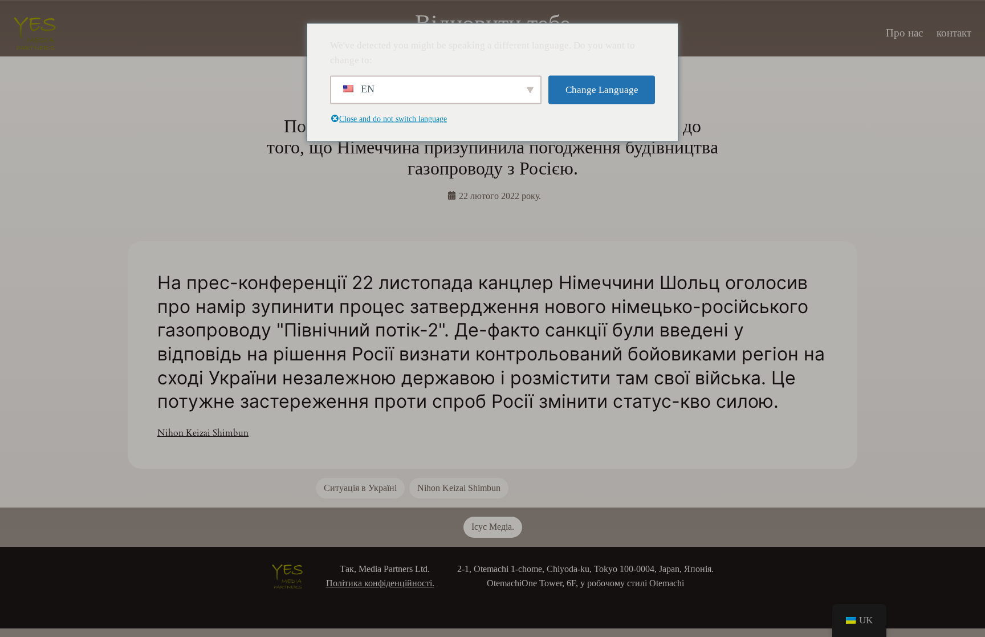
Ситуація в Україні (360, 488)
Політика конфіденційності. (380, 583)
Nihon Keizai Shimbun (203, 433)
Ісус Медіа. (492, 526)
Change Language (601, 89)
